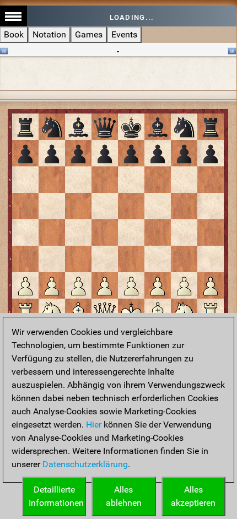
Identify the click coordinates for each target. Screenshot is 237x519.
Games (89, 34)
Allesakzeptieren (193, 496)
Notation (49, 34)
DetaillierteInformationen (56, 496)
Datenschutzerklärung (85, 464)
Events (124, 34)
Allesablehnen (124, 496)
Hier (93, 424)
